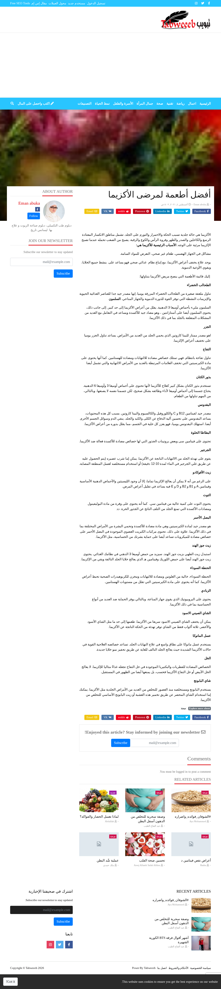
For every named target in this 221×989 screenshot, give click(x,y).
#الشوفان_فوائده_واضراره (193, 816)
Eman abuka (29, 203)
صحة (183, 708)
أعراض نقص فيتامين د (196, 860)
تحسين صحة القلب (152, 860)
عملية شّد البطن (108, 860)
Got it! (10, 981)
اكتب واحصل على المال (34, 103)
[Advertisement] (110, 65)
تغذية (112, 792)
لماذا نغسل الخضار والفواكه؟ (99, 816)
